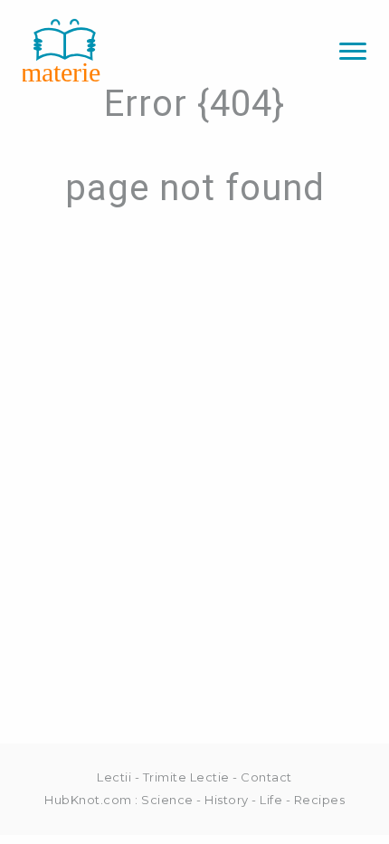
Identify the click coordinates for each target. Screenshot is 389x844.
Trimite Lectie (186, 777)
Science (167, 799)
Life (271, 799)
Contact (266, 777)
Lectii (114, 777)
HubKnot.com (88, 799)
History (226, 799)
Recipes (320, 799)
